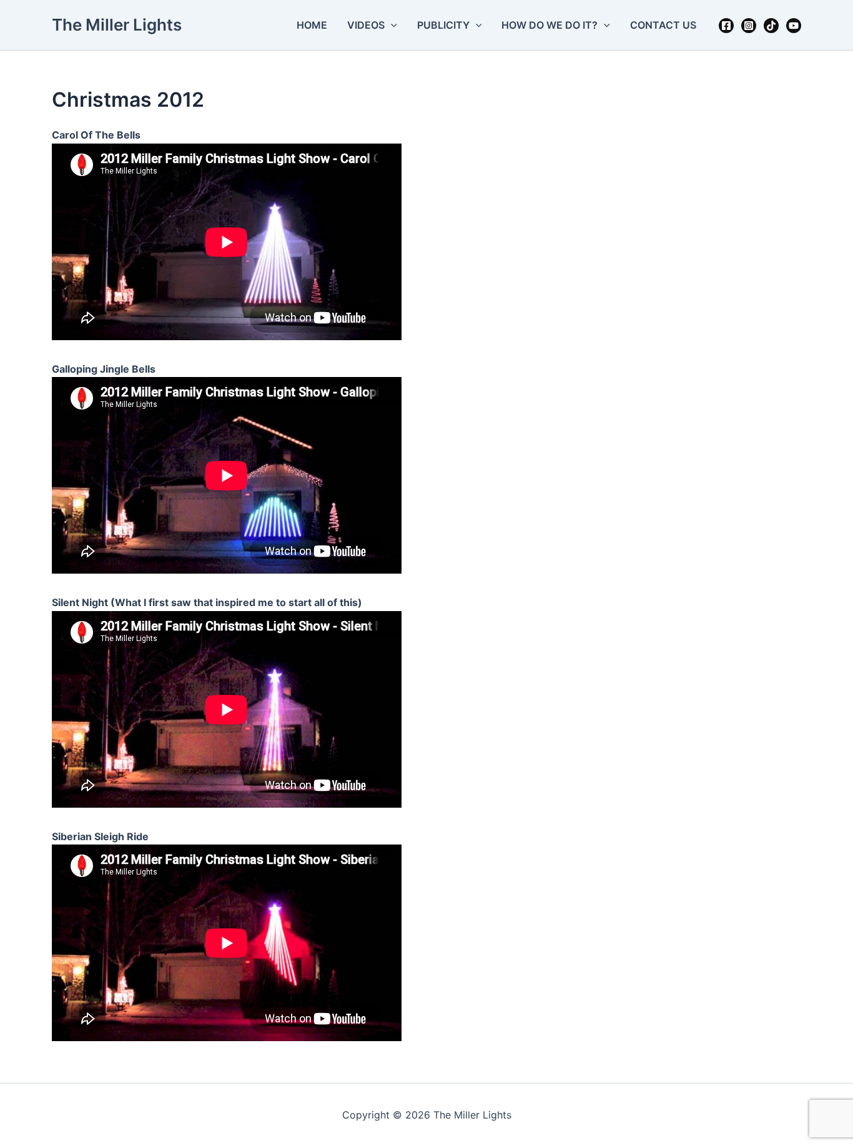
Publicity (443, 25)
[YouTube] (793, 25)
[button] (391, 25)
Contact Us (663, 25)
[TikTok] (771, 25)
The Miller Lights (117, 24)
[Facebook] (726, 25)
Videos (366, 25)
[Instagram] (748, 25)
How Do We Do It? (549, 25)
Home (312, 25)
